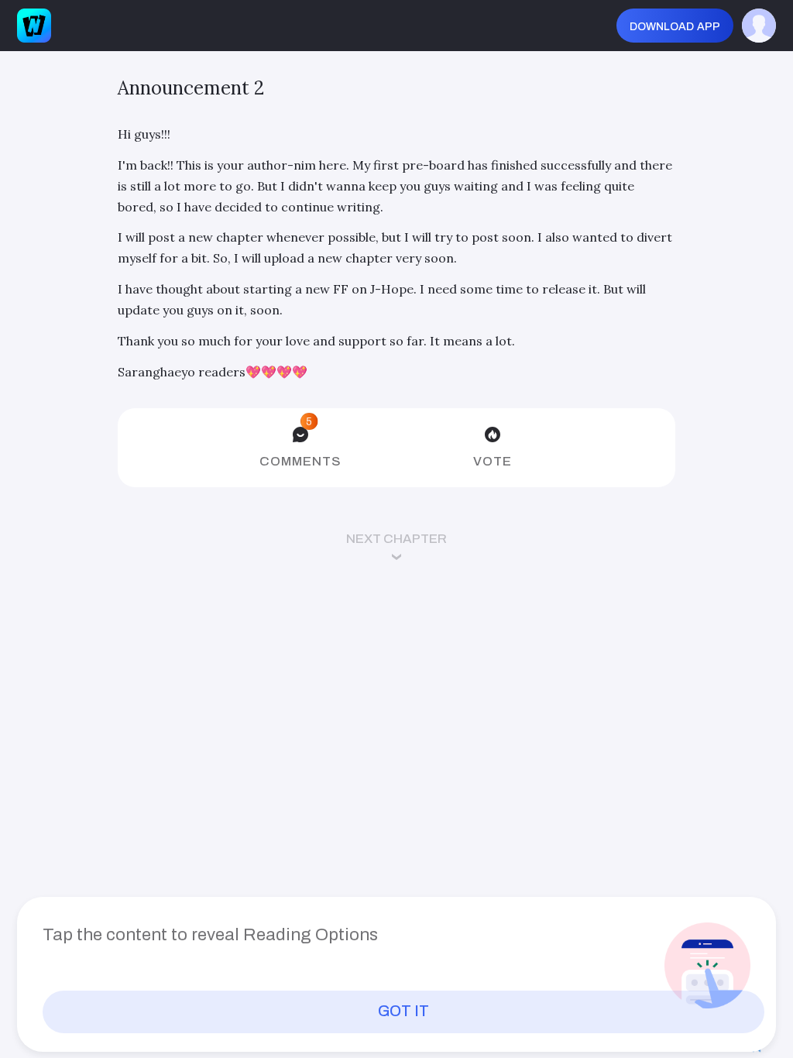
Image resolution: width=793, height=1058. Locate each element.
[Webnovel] (34, 26)
